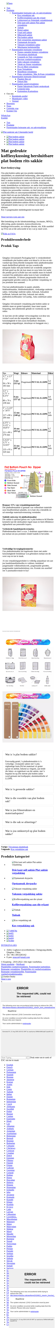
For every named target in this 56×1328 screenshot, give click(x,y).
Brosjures (11, 103)
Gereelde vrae (12, 108)
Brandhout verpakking (27, 71)
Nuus (9, 106)
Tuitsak (20, 27)
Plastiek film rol (24, 79)
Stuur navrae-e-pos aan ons (12, 217)
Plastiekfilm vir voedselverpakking (36, 969)
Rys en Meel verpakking (27, 67)
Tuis (8, 8)
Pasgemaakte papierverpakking (25, 84)
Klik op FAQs (9, 234)
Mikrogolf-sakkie (24, 35)
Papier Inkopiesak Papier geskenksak (33, 86)
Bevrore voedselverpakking (29, 59)
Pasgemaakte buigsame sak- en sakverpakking (32, 13)
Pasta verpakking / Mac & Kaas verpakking (36, 74)
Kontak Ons (12, 111)
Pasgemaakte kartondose (39, 967)
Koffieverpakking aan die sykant (31, 18)
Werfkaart (20, 964)
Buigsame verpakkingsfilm (12, 971)
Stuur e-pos (6, 979)
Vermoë (15, 101)
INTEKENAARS (9, 945)
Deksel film (22, 81)
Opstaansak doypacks (26, 42)
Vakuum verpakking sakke (28, 45)
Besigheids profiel (19, 96)
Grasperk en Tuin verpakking (30, 57)
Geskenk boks (23, 89)
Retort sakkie (23, 30)
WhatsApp (5, 115)
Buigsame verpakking (10, 969)
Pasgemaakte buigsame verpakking (27, 49)
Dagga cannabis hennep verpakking (32, 52)
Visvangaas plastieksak (27, 54)
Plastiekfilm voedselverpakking (14, 967)
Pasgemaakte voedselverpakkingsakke (18, 972)
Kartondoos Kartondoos (27, 91)
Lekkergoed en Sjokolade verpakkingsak (34, 20)
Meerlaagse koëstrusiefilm (28, 47)
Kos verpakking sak (26, 15)
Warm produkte (7, 964)
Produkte (10, 10)
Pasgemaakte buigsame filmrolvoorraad (29, 76)
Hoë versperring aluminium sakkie (32, 40)
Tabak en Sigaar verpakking (29, 64)
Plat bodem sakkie (25, 37)
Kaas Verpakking (24, 69)
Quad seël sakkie (24, 32)
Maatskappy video (20, 98)
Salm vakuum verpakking (28, 62)
